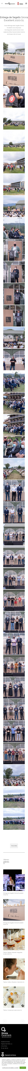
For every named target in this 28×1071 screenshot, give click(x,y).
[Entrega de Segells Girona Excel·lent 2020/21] (14, 910)
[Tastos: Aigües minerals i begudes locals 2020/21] (14, 939)
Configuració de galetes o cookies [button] (10, 1067)
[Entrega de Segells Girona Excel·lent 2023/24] (14, 880)
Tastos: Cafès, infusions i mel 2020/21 (13, 982)
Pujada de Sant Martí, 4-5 (6, 1043)
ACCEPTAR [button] (22, 1067)
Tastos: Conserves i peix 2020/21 (12, 1010)
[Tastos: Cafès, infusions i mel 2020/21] (14, 969)
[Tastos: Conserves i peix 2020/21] (14, 997)
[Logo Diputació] (9, 1056)
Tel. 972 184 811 (4, 1048)
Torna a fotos (14, 845)
